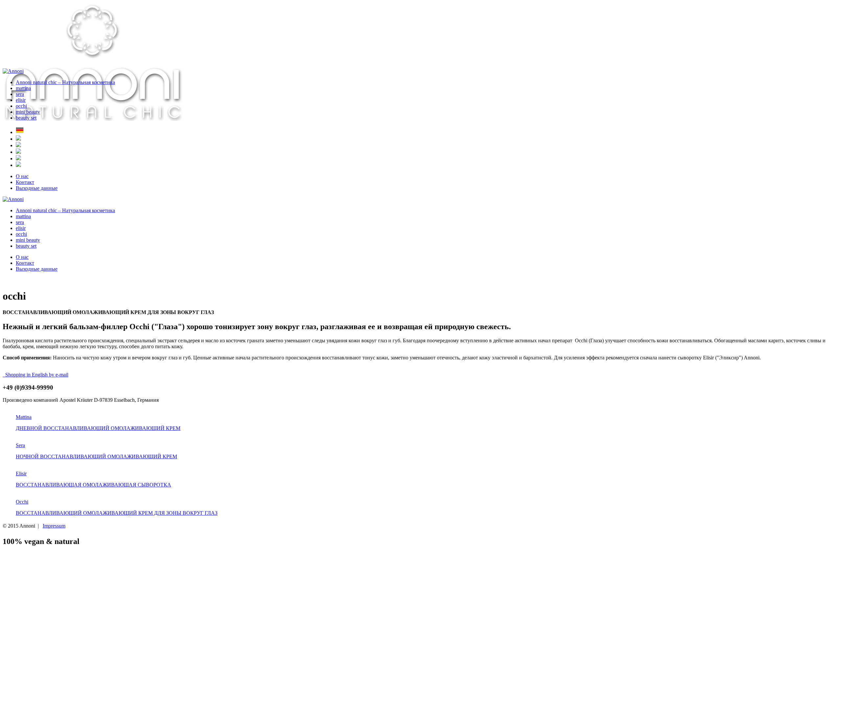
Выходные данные (36, 188)
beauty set (26, 118)
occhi (21, 106)
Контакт (25, 182)
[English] (18, 139)
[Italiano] (18, 145)
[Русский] (18, 152)
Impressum (54, 526)
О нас (22, 176)
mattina (23, 88)
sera (20, 94)
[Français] (18, 158)
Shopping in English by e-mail (35, 374)
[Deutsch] (20, 132)
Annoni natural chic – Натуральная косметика (65, 82)
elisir (21, 100)
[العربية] (18, 165)
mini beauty (28, 112)
